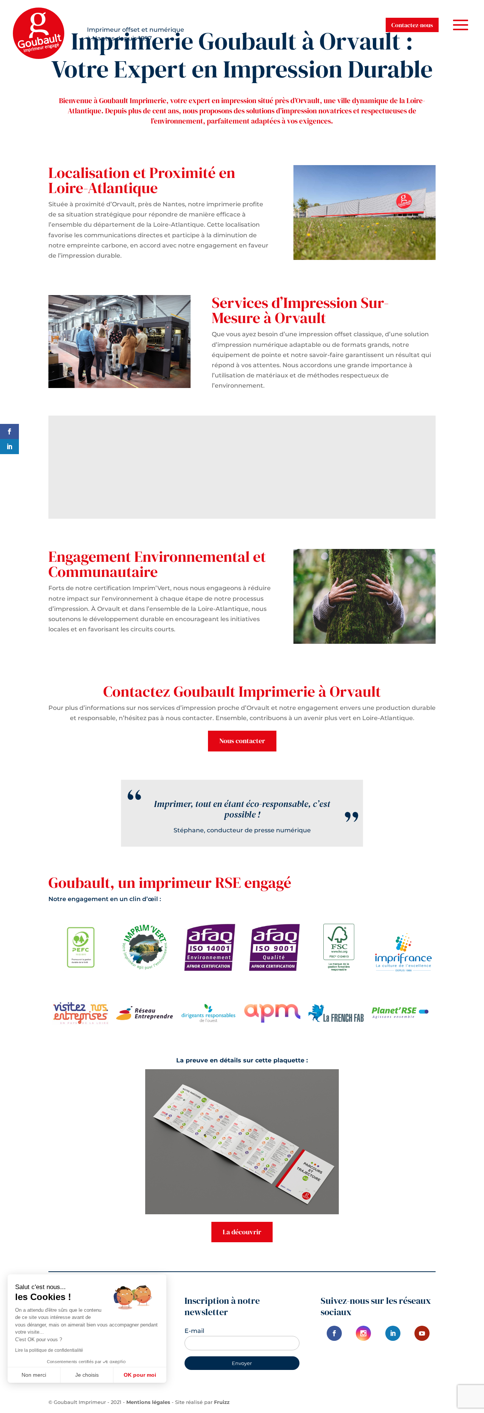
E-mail (194, 1330)
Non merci (34, 1375)
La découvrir (242, 1232)
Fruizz (222, 1402)
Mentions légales (148, 1402)
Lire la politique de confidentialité (49, 1350)
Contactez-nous (412, 25)
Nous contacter (242, 740)
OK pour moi (140, 1375)
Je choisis (87, 1375)
